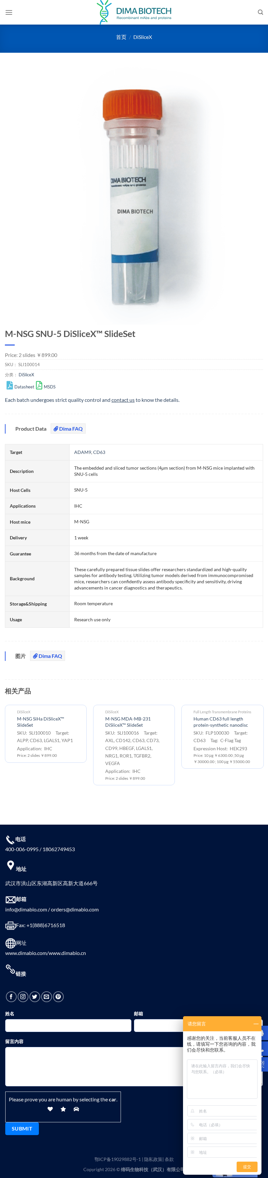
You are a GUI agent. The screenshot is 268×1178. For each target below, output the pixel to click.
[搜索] (260, 12)
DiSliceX (142, 37)
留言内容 (14, 1041)
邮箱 (138, 1013)
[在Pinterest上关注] (58, 996)
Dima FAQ (70, 428)
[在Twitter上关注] (34, 996)
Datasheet (24, 386)
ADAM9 (82, 452)
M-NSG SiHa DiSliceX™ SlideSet (40, 722)
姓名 (9, 1013)
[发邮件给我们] (46, 996)
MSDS (50, 386)
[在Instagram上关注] (23, 996)
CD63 (99, 452)
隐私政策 (153, 1159)
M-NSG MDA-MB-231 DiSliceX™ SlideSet (128, 722)
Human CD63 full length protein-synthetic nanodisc (220, 722)
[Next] (263, 747)
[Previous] (5, 747)
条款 (169, 1159)
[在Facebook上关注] (11, 996)
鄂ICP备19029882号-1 (117, 1159)
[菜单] (9, 12)
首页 (121, 37)
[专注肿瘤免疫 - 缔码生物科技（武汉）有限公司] (134, 12)
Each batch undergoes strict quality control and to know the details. (92, 400)
